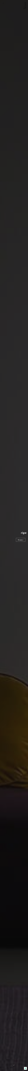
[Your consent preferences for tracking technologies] (25, 1068)
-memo (20, 540)
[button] (3, 3)
